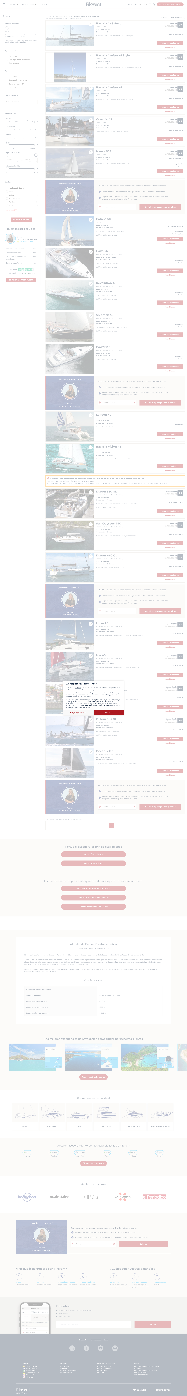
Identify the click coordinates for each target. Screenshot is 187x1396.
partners (78, 688)
